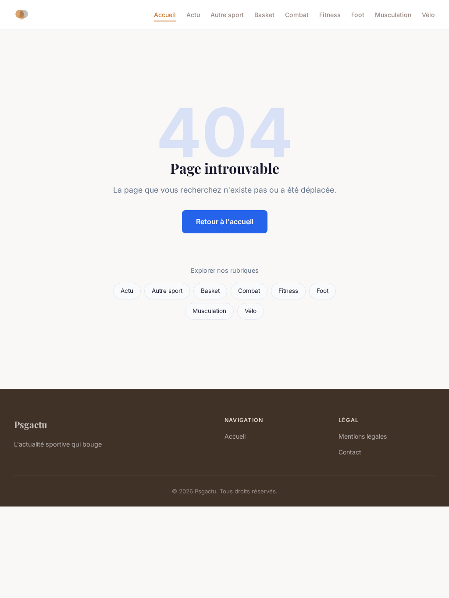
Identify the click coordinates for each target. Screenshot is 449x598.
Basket (264, 14)
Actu (193, 14)
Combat (297, 14)
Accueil (165, 14)
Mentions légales (363, 436)
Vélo (428, 14)
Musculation (393, 14)
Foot (357, 14)
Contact (350, 452)
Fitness (330, 14)
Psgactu (30, 424)
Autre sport (227, 14)
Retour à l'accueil (224, 221)
